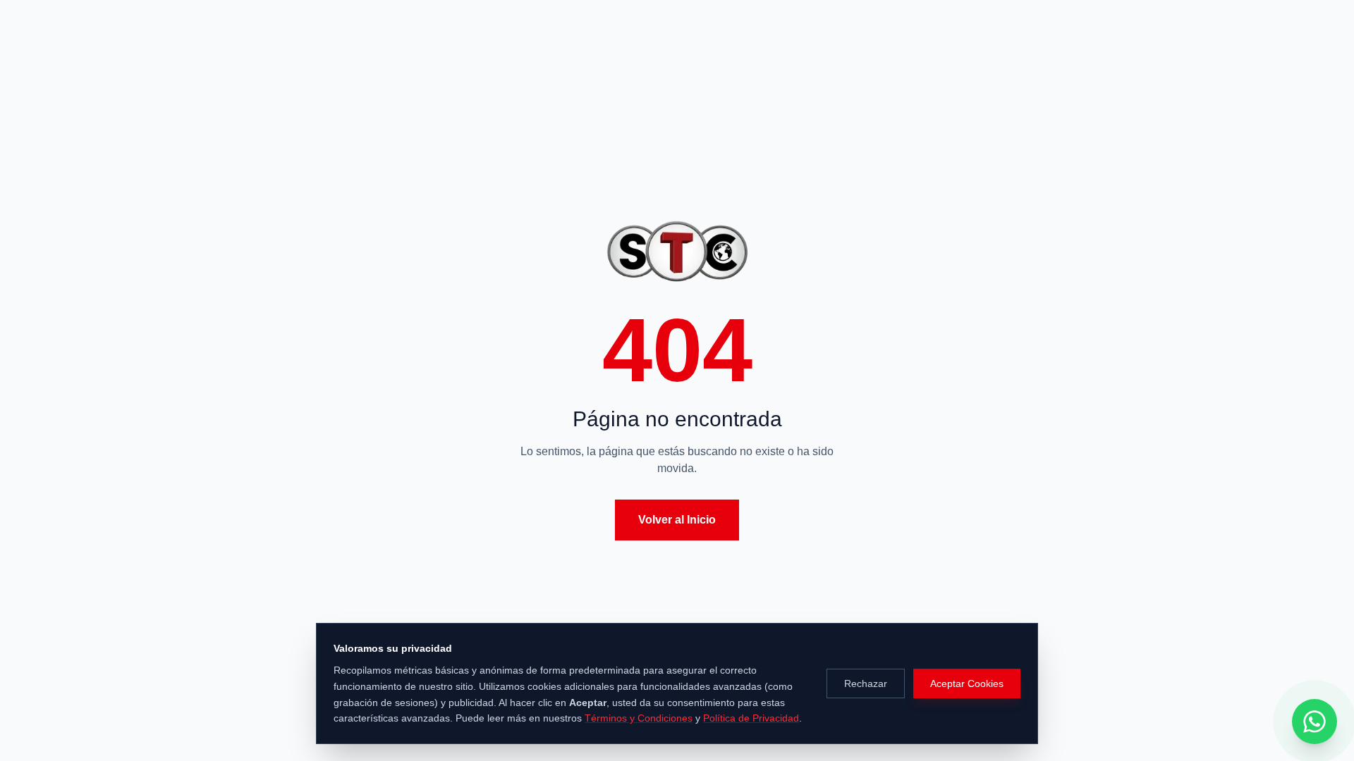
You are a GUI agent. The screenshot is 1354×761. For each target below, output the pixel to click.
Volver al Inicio (677, 520)
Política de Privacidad (751, 718)
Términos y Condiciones (639, 718)
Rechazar (865, 683)
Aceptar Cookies (967, 683)
